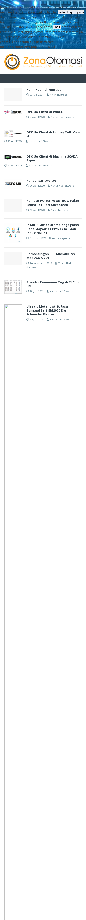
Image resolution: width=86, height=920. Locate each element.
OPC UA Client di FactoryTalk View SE (53, 134)
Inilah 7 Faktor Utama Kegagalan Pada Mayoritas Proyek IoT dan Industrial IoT (52, 229)
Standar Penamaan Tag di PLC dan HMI (53, 284)
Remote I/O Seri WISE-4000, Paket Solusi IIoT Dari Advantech (52, 202)
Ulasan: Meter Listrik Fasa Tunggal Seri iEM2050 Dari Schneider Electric (47, 310)
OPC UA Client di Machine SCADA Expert (52, 158)
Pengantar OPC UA (41, 180)
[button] (80, 78)
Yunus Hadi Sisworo (62, 117)
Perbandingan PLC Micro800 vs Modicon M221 (50, 256)
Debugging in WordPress (34, 32)
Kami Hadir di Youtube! (44, 89)
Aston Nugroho (58, 94)
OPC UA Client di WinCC (44, 112)
